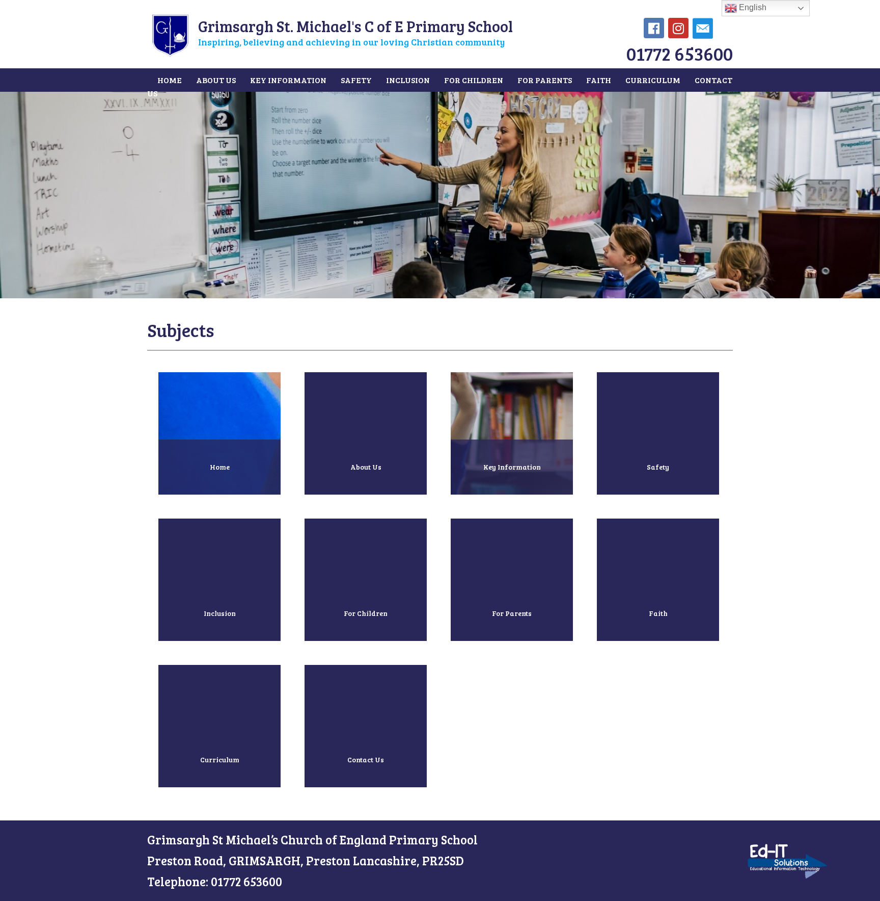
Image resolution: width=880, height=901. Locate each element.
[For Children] (366, 648)
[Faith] (658, 648)
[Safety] (658, 502)
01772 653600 (679, 53)
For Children (473, 79)
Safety (356, 79)
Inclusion (408, 79)
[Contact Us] (365, 795)
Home (169, 79)
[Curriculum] (220, 795)
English (751, 7)
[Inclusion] (220, 648)
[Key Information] (512, 502)
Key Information (288, 79)
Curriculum (652, 79)
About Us (216, 79)
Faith (598, 79)
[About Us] (366, 502)
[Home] (220, 502)
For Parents (544, 79)
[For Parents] (512, 648)
